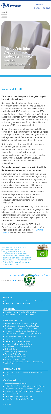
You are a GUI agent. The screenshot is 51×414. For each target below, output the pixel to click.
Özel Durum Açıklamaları (14, 336)
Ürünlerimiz (9, 309)
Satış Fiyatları (10, 315)
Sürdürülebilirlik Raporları (14, 334)
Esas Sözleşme (31, 329)
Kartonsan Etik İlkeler (13, 394)
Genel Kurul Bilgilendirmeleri (16, 352)
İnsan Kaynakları (12, 369)
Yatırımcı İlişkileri (12, 320)
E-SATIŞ (37, 8)
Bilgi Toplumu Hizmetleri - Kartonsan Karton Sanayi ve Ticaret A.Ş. (25, 363)
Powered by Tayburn (42, 275)
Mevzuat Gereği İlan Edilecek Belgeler (18, 344)
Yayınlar (28, 303)
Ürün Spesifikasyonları (27, 312)
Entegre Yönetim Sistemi (14, 389)
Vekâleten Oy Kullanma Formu (16, 359)
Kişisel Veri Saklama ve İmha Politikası (19, 399)
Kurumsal (8, 298)
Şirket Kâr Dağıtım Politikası (15, 354)
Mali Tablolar (31, 336)
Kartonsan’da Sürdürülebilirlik (16, 384)
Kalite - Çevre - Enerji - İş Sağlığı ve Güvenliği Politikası (25, 386)
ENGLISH (39, 5)
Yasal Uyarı (32, 275)
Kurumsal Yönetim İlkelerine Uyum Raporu (21, 331)
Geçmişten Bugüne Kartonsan (32, 301)
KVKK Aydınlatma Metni (17, 275)
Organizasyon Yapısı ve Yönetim (16, 372)
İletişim (7, 405)
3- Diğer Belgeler (11, 349)
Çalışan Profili (36, 372)
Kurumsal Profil (11, 301)
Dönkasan (17, 303)
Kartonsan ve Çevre (34, 389)
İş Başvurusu (10, 375)
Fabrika (7, 303)
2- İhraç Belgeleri (24, 347)
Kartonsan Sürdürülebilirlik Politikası (18, 396)
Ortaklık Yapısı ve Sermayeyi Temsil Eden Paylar (22, 326)
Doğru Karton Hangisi (27, 315)
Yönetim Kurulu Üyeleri (13, 329)
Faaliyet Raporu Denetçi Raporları (17, 341)
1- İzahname (9, 347)
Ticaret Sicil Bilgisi (31, 324)
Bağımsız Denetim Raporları (15, 339)
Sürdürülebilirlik (12, 380)
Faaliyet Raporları (34, 334)
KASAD (14, 280)
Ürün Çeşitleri (10, 312)
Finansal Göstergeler (12, 324)
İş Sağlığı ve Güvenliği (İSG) (15, 391)
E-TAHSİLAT (46, 8)
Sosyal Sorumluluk (35, 391)
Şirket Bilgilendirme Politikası (16, 357)
